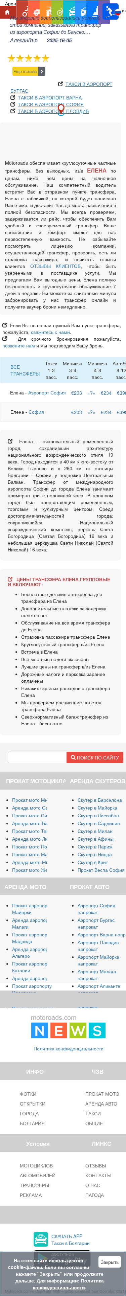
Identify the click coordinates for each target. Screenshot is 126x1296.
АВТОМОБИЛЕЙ (37, 1175)
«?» (91, 392)
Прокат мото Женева (35, 869)
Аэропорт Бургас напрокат (96, 923)
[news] (68, 1025)
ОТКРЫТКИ (32, 1103)
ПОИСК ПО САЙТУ (97, 757)
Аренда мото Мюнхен (36, 862)
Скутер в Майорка (97, 807)
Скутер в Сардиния (99, 823)
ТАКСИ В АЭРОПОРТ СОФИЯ (51, 104)
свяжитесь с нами (50, 331)
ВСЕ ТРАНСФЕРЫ (25, 370)
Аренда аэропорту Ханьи (40, 978)
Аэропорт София (47, 392)
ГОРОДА (29, 1113)
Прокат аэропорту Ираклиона (32, 989)
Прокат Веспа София (101, 869)
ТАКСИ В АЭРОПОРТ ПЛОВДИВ (53, 111)
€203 (76, 392)
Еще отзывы (25, 71)
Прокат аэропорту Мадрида (32, 938)
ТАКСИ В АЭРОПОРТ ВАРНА (50, 97)
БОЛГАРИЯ (32, 1123)
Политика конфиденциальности (68, 1048)
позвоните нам (18, 345)
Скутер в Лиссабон (98, 815)
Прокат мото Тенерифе (38, 830)
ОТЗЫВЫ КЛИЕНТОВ (55, 266)
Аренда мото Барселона (39, 823)
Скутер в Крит (93, 862)
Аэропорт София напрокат (96, 908)
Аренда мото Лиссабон (37, 838)
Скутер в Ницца (95, 854)
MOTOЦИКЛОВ (36, 1165)
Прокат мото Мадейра (36, 854)
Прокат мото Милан (34, 799)
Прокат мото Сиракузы (37, 815)
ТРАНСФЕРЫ (34, 1185)
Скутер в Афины (96, 838)
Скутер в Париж (95, 846)
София (36, 411)
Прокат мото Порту (33, 846)
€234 (106, 392)
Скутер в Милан (95, 830)
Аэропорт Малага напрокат (97, 974)
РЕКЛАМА (31, 1194)
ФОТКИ (28, 1093)
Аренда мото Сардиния (38, 807)
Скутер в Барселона (100, 799)
